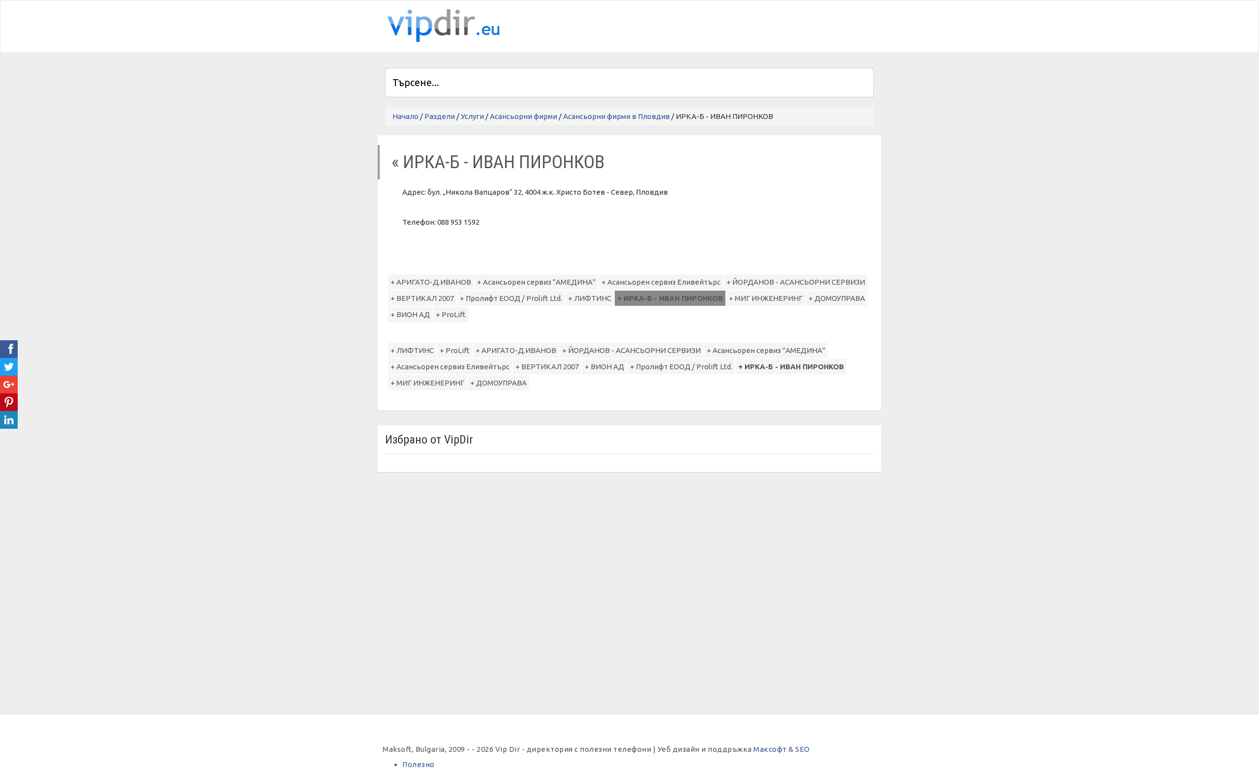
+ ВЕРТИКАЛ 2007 (422, 298)
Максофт (770, 749)
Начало (405, 116)
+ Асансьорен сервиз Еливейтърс (660, 282)
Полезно (418, 764)
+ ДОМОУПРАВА (837, 298)
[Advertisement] (759, 25)
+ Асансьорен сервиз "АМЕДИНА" (536, 282)
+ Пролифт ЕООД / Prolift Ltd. (511, 298)
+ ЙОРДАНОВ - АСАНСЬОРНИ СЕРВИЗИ (795, 282)
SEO (802, 749)
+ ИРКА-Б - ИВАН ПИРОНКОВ (670, 298)
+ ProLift (451, 314)
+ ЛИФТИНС (589, 298)
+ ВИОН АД (410, 314)
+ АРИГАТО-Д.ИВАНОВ (430, 282)
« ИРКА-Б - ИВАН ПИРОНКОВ (497, 162)
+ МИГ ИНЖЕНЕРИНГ (766, 298)
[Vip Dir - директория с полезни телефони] (442, 25)
